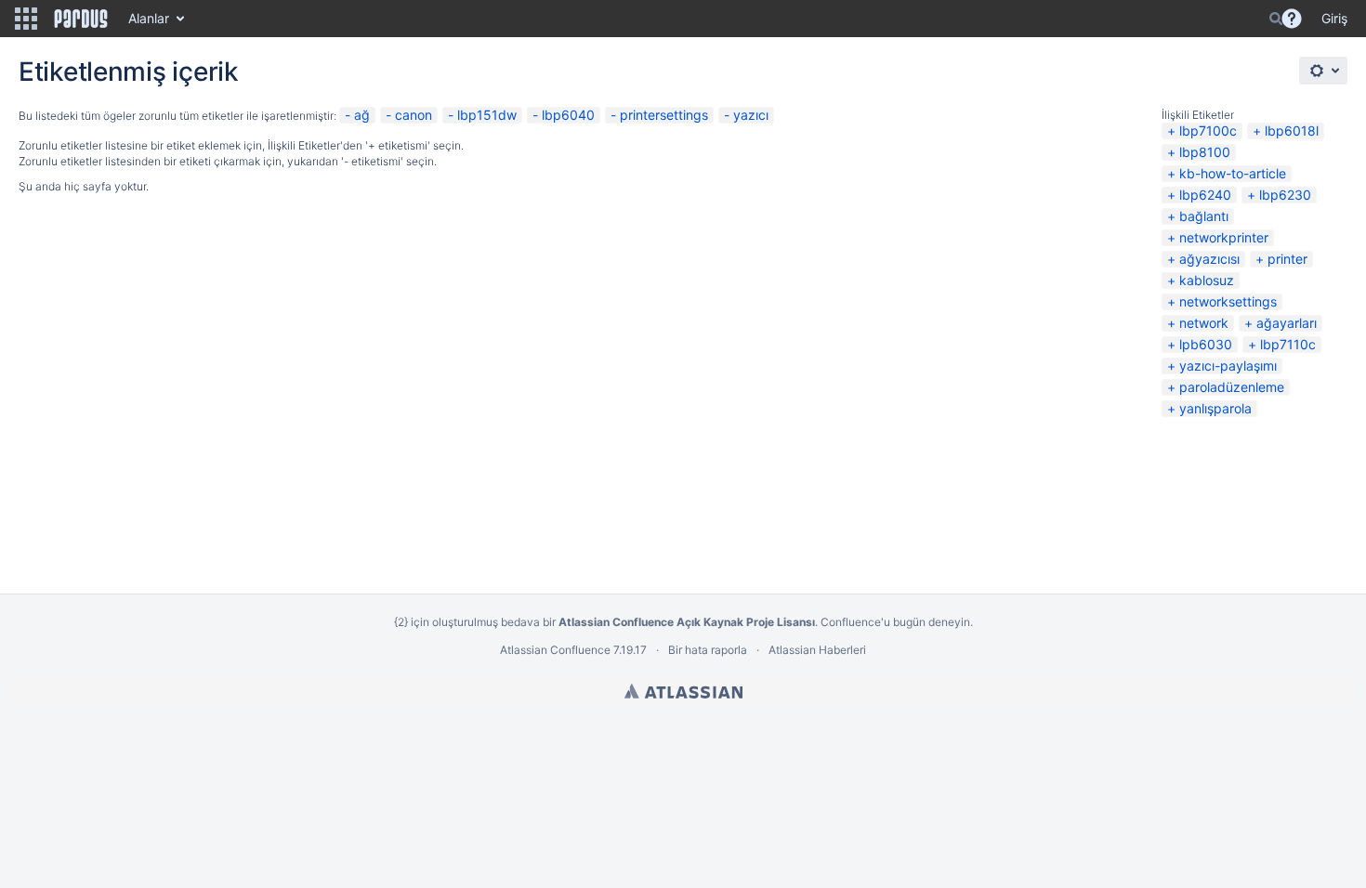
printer (1287, 259)
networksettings (1228, 301)
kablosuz (1206, 280)
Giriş (1334, 18)
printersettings (664, 115)
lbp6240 (1205, 194)
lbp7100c (1208, 130)
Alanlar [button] (148, 18)
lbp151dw (487, 115)
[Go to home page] (81, 18)
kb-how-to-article (1232, 173)
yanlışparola (1215, 408)
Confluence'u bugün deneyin (895, 622)
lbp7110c (1288, 344)
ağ (362, 115)
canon (413, 115)
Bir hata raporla (707, 650)
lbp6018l (1292, 130)
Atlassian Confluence (555, 650)
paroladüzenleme (1231, 387)
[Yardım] (1291, 18)
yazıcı (750, 115)
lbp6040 (568, 115)
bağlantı (1203, 216)
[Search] (1275, 18)
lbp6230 (1285, 194)
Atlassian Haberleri (817, 650)
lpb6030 (1205, 344)
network (1203, 323)
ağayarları (1286, 323)
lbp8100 (1204, 152)
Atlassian (683, 691)
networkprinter (1223, 237)
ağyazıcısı (1209, 259)
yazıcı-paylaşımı (1228, 365)
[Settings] (1323, 71)
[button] (26, 18)
